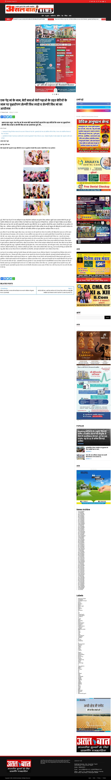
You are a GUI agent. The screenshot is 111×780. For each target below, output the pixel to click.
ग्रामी (79, 680)
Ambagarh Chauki (82, 600)
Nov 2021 (81, 571)
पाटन (79, 685)
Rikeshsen (80, 656)
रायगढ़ (79, 687)
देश (62, 16)
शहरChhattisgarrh (82, 693)
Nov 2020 (81, 584)
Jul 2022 (81, 563)
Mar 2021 (81, 580)
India (79, 634)
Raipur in (80, 653)
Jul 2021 (81, 575)
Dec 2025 (81, 520)
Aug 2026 (81, 511)
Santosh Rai (81, 659)
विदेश (66, 16)
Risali (79, 657)
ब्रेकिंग (58, 16)
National (80, 645)
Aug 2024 (81, 536)
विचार (79, 689)
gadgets (80, 628)
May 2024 (81, 540)
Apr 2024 (81, 541)
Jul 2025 (81, 525)
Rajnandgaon (81, 654)
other (79, 648)
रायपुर (79, 688)
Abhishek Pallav (82, 598)
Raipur (79, 652)
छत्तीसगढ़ (80, 684)
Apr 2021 (81, 579)
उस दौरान (80, 669)
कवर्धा (79, 675)
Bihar (79, 607)
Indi (79, 633)
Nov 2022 (81, 559)
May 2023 (81, 552)
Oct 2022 (81, 560)
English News (81, 626)
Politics (80, 650)
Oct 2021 (81, 572)
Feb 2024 (81, 543)
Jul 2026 (81, 512)
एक (78, 670)
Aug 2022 (81, 562)
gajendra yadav (81, 629)
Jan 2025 (81, 531)
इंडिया (79, 668)
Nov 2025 (81, 521)
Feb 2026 (81, 517)
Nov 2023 (81, 546)
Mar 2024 (81, 542)
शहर (79, 692)
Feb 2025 (81, 530)
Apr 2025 (81, 528)
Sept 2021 (81, 573)
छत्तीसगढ (80, 683)
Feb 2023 (81, 555)
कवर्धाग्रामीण (80, 676)
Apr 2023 (81, 553)
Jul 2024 (81, 538)
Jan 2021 (81, 582)
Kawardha (80, 640)
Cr (78, 617)
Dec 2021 (81, 570)
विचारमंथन (80, 691)
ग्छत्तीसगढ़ (80, 679)
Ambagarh (40, 19)
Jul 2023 (81, 550)
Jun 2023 (81, 551)
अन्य (70, 16)
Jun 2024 (81, 539)
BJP (79, 609)
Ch (78, 613)
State (79, 661)
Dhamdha (80, 620)
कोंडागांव (79, 678)
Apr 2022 (81, 566)
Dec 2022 (81, 558)
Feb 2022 (81, 568)
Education (80, 624)
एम (78, 671)
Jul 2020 (81, 588)
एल (78, 672)
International (81, 635)
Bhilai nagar (81, 606)
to (78, 664)
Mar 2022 (81, 567)
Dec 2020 (81, 583)
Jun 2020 (80, 589)
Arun (79, 601)
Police (79, 649)
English (47, 16)
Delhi (79, 619)
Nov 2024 (81, 533)
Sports (79, 660)
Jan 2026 (81, 519)
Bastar (79, 602)
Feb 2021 (81, 581)
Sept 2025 (81, 523)
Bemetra (80, 603)
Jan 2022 (81, 569)
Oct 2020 (81, 585)
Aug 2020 (81, 587)
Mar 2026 (81, 516)
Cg (78, 612)
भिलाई (79, 686)
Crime (79, 618)
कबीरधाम (80, 673)
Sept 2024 (81, 535)
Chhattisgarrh (81, 615)
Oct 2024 (81, 534)
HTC (79, 630)
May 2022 (81, 565)
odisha (79, 647)
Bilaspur (80, 608)
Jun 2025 (81, 526)
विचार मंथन (80, 690)
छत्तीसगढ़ (53, 16)
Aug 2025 (81, 524)
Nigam (79, 646)
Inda (79, 631)
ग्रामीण (79, 681)
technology (80, 663)
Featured (80, 627)
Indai (79, 632)
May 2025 (81, 527)
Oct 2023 (81, 547)
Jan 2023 (81, 556)
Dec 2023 (81, 545)
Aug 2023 (81, 549)
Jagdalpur (80, 636)
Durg (79, 621)
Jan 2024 (81, 544)
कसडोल (79, 677)
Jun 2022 (81, 564)
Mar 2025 (81, 529)
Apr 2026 (81, 515)
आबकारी (79, 667)
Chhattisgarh (81, 614)
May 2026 (81, 514)
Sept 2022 (81, 561)
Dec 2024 (81, 532)
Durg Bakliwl (81, 622)
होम (43, 16)
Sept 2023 (81, 548)
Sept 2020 (81, 586)
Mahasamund (81, 644)
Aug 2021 (81, 574)
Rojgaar (80, 658)
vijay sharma (81, 666)
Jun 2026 (81, 513)
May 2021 (81, 578)
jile (78, 638)
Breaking (80, 610)
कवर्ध (79, 674)
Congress (80, 616)
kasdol (79, 639)
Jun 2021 (81, 577)
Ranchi (79, 655)
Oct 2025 (81, 522)
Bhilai (79, 605)
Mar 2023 (81, 554)
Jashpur (80, 637)
